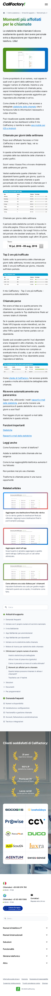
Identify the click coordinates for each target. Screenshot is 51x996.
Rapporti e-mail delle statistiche (17, 435)
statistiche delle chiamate (24, 106)
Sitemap (45, 983)
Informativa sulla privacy (11, 979)
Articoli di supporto (15, 614)
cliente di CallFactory (18, 378)
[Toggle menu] (46, 4)
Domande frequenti (15, 698)
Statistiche (7, 430)
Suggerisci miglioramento (11, 983)
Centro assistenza (13, 13)
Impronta (25, 979)
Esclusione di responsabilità (39, 979)
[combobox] (25, 607)
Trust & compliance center (31, 983)
